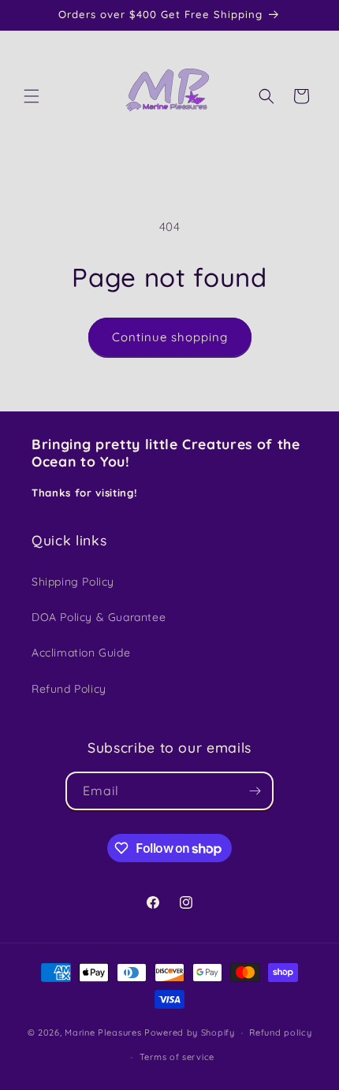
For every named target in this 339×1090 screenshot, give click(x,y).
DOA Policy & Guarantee (99, 617)
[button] (31, 96)
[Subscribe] (254, 791)
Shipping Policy (73, 582)
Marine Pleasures (103, 1032)
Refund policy (280, 1032)
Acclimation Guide (81, 652)
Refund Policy (69, 689)
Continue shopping (170, 336)
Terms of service (177, 1056)
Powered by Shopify (189, 1032)
